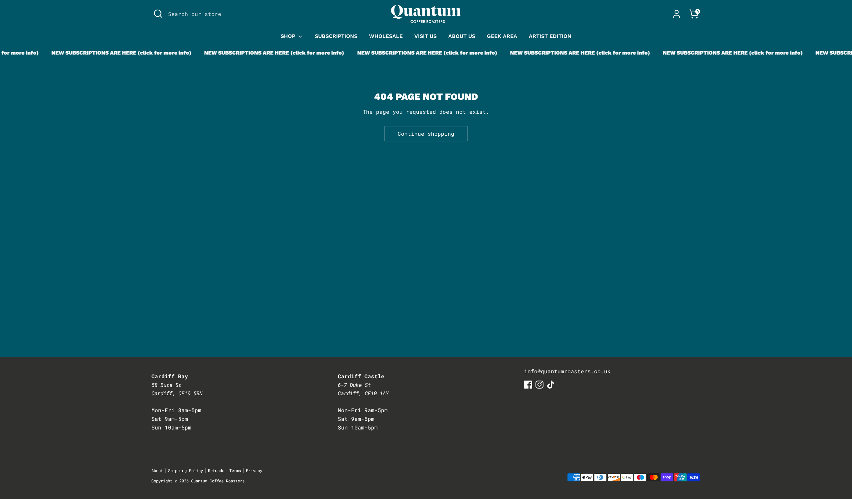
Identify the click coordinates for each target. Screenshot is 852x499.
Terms (235, 470)
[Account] (676, 14)
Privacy (254, 470)
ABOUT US (461, 36)
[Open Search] (158, 13)
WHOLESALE (386, 36)
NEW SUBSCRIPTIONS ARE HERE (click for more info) (115, 53)
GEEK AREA (502, 36)
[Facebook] (528, 385)
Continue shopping (426, 133)
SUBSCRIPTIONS (336, 36)
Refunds (216, 470)
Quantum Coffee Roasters (218, 480)
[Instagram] (539, 385)
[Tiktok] (551, 385)
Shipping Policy (185, 470)
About (157, 470)
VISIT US (425, 36)
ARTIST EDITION (550, 36)
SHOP (289, 36)
